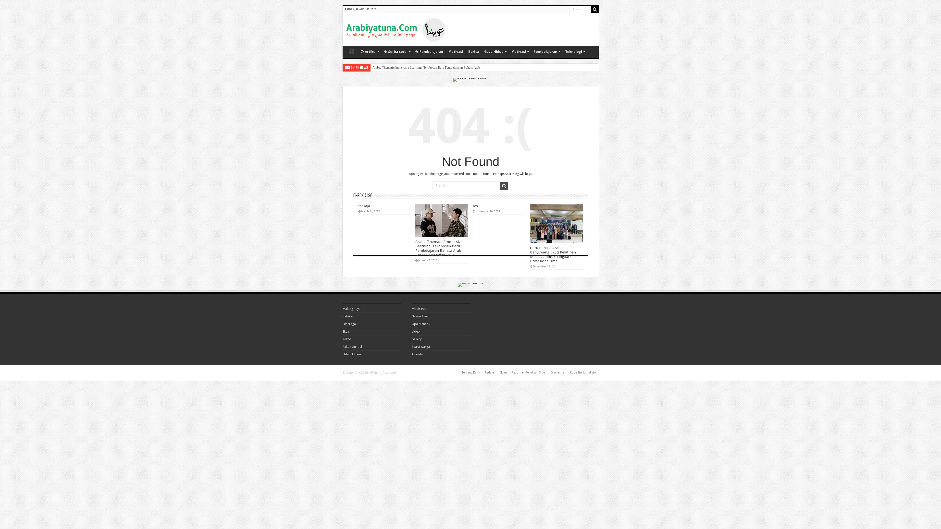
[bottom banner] (470, 284)
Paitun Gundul (352, 347)
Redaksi (490, 372)
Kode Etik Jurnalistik (583, 372)
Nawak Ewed (421, 316)
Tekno (347, 339)
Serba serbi (398, 52)
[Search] (595, 9)
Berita (473, 52)
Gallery (416, 339)
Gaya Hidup (494, 52)
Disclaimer (558, 372)
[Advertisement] (537, 25)
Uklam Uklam (352, 354)
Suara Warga (421, 347)
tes (475, 206)
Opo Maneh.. (421, 324)
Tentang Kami (470, 372)
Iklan (503, 372)
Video (416, 331)
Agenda (417, 354)
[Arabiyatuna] (396, 29)
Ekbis (346, 331)
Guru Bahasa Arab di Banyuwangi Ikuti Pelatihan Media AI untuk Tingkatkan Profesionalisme (553, 254)
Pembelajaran (431, 52)
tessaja (364, 206)
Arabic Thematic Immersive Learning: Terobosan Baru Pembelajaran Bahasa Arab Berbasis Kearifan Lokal (442, 67)
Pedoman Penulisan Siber (529, 372)
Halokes (348, 316)
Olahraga (349, 324)
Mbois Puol (419, 309)
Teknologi (573, 52)
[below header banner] (470, 79)
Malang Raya (351, 309)
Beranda (351, 51)
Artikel (370, 52)
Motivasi (455, 52)
